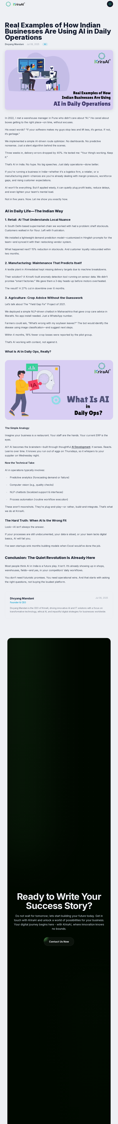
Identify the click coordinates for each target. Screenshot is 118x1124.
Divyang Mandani (14, 44)
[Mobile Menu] (110, 4)
